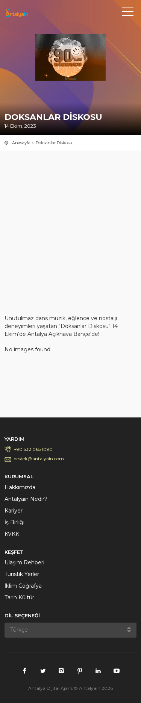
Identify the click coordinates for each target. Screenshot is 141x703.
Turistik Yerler (22, 574)
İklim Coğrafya (23, 585)
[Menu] (127, 13)
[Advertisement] (70, 236)
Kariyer (14, 510)
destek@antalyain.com (39, 458)
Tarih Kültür (19, 597)
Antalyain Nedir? (26, 499)
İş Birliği (14, 522)
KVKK (12, 534)
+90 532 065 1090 (33, 449)
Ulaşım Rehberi (24, 562)
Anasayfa (21, 142)
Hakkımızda (20, 487)
